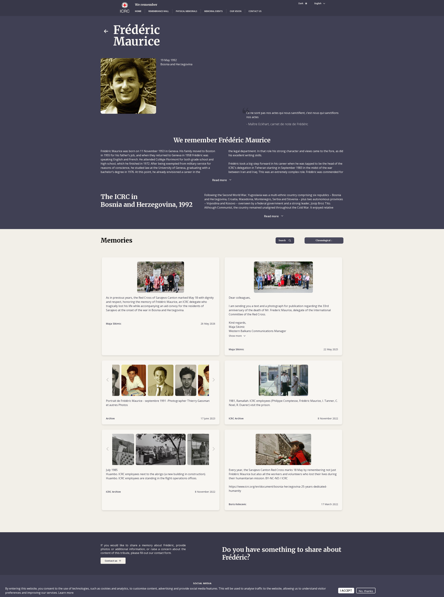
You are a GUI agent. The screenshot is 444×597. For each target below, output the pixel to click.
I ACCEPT (346, 590)
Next (212, 380)
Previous (109, 380)
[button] (138, 11)
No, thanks (366, 591)
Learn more (66, 593)
